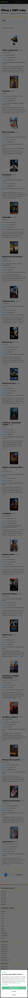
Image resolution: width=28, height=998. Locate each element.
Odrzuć (14, 995)
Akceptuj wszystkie (14, 987)
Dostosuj (14, 991)
